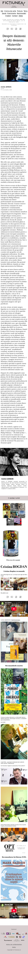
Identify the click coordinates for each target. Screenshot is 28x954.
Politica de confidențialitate (14, 944)
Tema (25, 11)
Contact (15, 16)
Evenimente (11, 13)
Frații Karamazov (15, 620)
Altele (21, 16)
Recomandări (21, 13)
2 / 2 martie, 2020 (7, 89)
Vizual (2, 88)
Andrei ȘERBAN (6, 87)
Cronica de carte (10, 11)
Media (14, 947)
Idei (2, 11)
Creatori (8, 16)
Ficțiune (19, 11)
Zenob (4, 13)
